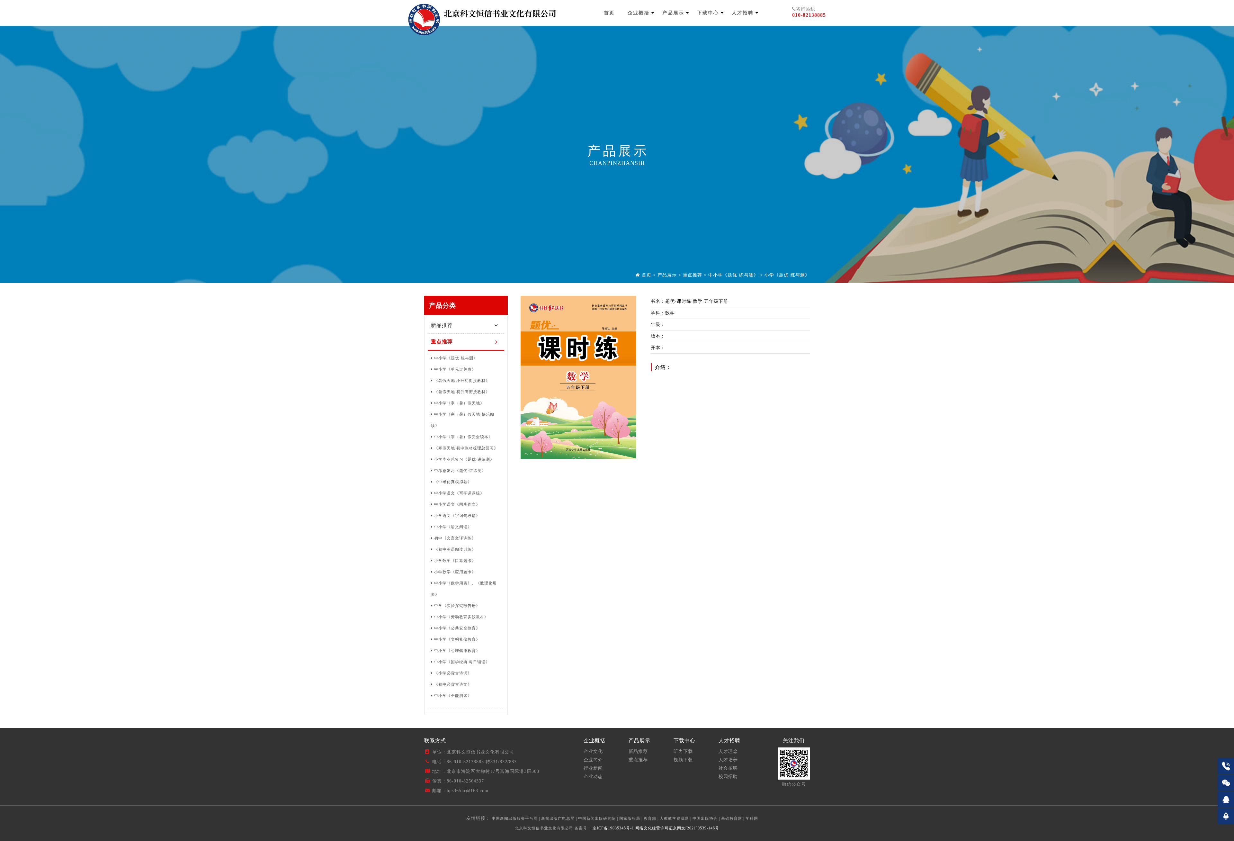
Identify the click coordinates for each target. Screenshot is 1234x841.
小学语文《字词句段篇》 (457, 515)
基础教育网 (731, 818)
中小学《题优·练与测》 (733, 275)
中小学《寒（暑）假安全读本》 (463, 437)
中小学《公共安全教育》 (457, 628)
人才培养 (728, 759)
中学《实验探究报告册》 (457, 605)
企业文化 (593, 751)
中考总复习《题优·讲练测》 (460, 470)
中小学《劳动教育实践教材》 (461, 617)
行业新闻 (593, 768)
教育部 (650, 818)
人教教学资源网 (674, 818)
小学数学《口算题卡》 (455, 560)
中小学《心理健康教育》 (457, 650)
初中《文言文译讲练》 (455, 538)
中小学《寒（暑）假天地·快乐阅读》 (462, 420)
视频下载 (683, 759)
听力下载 (683, 751)
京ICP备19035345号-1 (612, 828)
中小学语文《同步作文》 (457, 504)
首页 (609, 12)
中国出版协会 (705, 818)
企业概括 (638, 12)
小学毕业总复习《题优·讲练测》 (464, 459)
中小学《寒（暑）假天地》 (459, 403)
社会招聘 (728, 768)
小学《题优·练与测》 (787, 275)
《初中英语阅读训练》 (455, 549)
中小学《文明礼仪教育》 (457, 639)
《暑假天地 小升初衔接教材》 (462, 380)
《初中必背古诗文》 (453, 684)
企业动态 (593, 776)
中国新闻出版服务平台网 (515, 818)
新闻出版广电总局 (558, 818)
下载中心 (708, 12)
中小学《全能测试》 (453, 695)
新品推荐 (442, 325)
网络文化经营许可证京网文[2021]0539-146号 (677, 828)
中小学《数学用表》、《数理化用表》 (464, 589)
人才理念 (728, 751)
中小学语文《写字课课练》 (459, 493)
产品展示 (673, 12)
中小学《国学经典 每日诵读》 (462, 662)
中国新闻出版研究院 (597, 818)
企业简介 (593, 759)
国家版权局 (629, 818)
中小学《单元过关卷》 (455, 369)
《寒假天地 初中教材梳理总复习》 (466, 448)
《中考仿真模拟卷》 (453, 482)
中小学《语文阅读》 (453, 527)
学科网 (752, 818)
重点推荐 (692, 275)
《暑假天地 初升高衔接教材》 (462, 392)
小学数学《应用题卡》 (455, 572)
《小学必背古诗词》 (453, 673)
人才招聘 (743, 12)
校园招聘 (728, 776)
